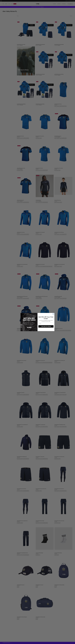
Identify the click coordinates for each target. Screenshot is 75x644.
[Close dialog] (53, 314)
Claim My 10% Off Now (46, 326)
